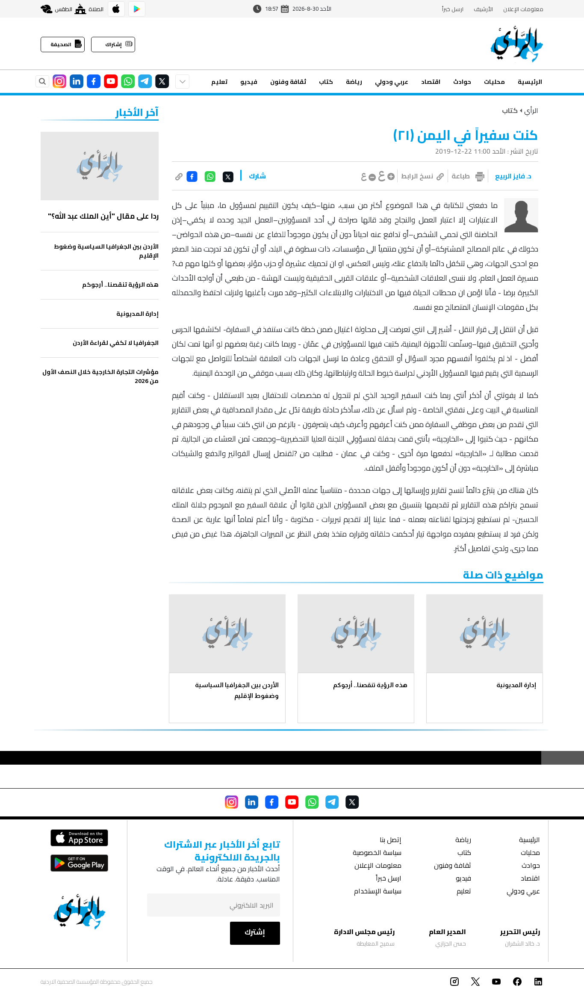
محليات (494, 81)
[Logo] (516, 43)
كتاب (326, 81)
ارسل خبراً (452, 9)
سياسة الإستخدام (377, 892)
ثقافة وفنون (288, 81)
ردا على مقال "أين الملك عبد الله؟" (103, 216)
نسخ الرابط (417, 175)
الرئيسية (530, 81)
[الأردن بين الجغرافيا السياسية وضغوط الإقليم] (227, 633)
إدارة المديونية (516, 684)
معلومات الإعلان (523, 9)
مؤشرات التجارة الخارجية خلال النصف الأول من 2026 (100, 377)
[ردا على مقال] (100, 166)
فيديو (248, 81)
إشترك (255, 932)
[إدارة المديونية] (484, 633)
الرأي (531, 110)
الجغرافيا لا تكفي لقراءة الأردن (116, 342)
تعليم (219, 81)
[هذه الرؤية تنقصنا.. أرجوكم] (356, 633)
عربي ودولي (391, 81)
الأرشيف (483, 9)
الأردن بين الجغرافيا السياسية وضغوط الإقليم (237, 690)
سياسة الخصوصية (377, 853)
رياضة (354, 81)
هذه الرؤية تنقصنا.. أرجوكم (370, 684)
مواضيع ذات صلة (503, 575)
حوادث (462, 81)
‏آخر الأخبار (137, 112)
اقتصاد (430, 81)
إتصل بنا (390, 840)
